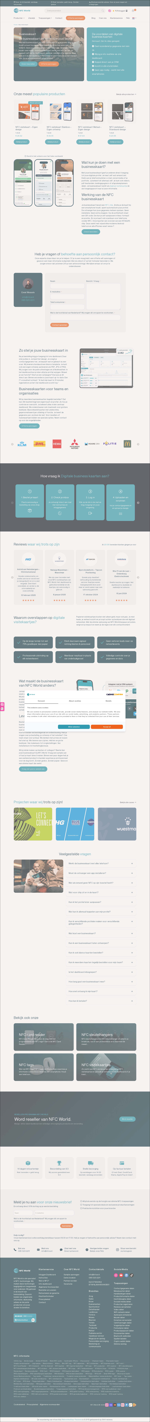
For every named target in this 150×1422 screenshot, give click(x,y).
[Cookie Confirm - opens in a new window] (114, 694)
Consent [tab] (41, 701)
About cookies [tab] (75, 701)
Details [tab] (109, 701)
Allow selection (74, 727)
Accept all (107, 727)
